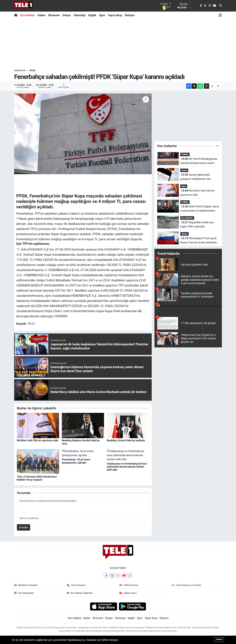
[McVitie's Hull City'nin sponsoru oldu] (38, 425)
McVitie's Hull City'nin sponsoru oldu (37, 440)
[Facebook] (106, 575)
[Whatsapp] (130, 575)
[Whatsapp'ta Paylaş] (200, 86)
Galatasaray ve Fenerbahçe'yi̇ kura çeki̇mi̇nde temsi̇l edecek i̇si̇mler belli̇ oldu (127, 466)
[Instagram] (118, 575)
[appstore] (103, 606)
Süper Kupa (73, 196)
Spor (102, 15)
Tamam (219, 639)
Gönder (23, 527)
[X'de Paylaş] (194, 86)
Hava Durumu (78, 585)
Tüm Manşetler (26, 593)
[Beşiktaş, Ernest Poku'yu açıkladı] (128, 425)
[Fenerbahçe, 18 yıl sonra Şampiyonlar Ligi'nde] (83, 453)
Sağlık (92, 15)
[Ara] (220, 6)
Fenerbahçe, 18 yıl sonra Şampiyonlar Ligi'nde (76, 461)
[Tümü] (217, 145)
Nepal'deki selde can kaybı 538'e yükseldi (197, 224)
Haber (42, 15)
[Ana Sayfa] (16, 15)
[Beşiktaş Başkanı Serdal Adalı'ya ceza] (83, 425)
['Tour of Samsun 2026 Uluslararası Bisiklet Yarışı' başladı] (38, 461)
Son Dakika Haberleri (81, 593)
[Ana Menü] (220, 15)
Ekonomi (54, 15)
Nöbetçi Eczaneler (28, 585)
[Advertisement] (118, 43)
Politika (185, 154)
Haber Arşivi (130, 593)
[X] (112, 575)
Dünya (66, 15)
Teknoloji (79, 15)
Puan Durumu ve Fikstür (188, 585)
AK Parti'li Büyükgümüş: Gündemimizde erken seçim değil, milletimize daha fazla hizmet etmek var (199, 161)
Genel (184, 170)
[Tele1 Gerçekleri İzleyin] (23, 6)
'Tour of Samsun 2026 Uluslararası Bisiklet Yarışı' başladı (37, 478)
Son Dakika (27, 15)
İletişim (130, 15)
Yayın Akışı (115, 15)
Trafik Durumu (130, 585)
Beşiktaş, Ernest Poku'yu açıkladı (126, 440)
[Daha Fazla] (206, 86)
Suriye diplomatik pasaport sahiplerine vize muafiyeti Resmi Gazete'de (196, 177)
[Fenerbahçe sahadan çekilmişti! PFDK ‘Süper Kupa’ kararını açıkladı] (83, 134)
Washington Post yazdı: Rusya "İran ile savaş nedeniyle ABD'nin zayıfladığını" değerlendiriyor (198, 240)
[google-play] (132, 606)
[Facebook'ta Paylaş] (188, 86)
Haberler (19, 70)
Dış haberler (187, 218)
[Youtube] (124, 575)
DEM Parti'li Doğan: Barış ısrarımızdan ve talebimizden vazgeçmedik (199, 209)
